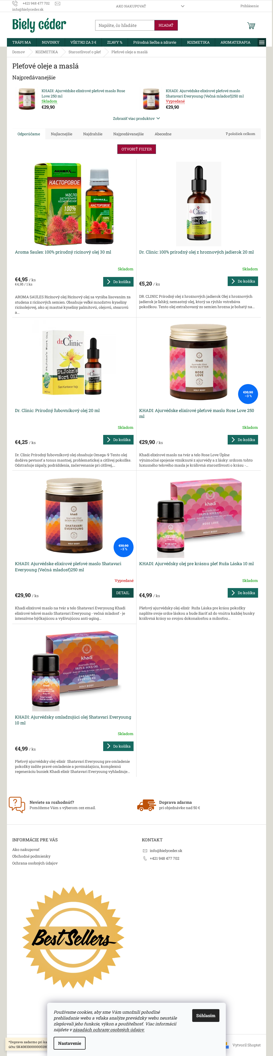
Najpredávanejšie (128, 133)
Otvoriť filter (137, 149)
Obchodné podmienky (31, 856)
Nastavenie (69, 1043)
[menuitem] (21, 42)
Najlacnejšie (61, 133)
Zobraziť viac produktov (134, 118)
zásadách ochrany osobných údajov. (108, 1029)
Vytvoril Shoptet (246, 1044)
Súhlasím (205, 1015)
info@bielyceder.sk (166, 850)
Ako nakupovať (131, 6)
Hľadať (166, 25)
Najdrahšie (92, 133)
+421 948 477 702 (164, 858)
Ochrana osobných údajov (35, 863)
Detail (122, 592)
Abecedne (163, 133)
